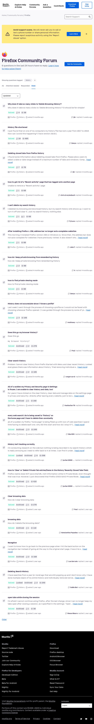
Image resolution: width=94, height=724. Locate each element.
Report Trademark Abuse (13, 648)
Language (65, 701)
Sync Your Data (56, 687)
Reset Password (57, 683)
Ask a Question (47, 6)
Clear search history (17, 361)
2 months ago (87, 172)
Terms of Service (22, 719)
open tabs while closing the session (23, 597)
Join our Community (11, 660)
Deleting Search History (18, 571)
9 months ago (87, 377)
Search (89, 17)
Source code (7, 652)
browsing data (14, 519)
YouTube (86, 719)
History (22, 117)
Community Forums (34, 6)
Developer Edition (10, 675)
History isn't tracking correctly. (21, 444)
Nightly (5, 687)
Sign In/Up (87, 5)
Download (54, 648)
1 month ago (87, 143)
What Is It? (55, 679)
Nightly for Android (10, 691)
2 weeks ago (87, 117)
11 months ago (86, 434)
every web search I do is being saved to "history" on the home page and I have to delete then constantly (30, 416)
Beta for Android (9, 683)
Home (4, 15)
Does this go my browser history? (22, 332)
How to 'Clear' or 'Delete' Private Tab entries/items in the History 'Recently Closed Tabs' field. (48, 470)
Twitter (5, 656)
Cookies (46, 719)
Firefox (13, 117)
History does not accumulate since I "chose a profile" (31, 304)
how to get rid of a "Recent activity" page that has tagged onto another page (41, 182)
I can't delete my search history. (22, 205)
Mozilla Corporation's (16, 701)
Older (4, 619)
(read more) (83, 238)
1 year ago (88, 509)
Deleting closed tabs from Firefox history (26, 153)
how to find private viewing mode (22, 280)
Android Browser (57, 656)
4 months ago (87, 247)
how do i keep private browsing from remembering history (33, 257)
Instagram (91, 719)
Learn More (73, 34)
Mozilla (7, 637)
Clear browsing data (17, 496)
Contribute (59, 6)
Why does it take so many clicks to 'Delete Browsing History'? (35, 104)
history (28, 80)
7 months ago (87, 351)
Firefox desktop (57, 652)
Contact (57, 719)
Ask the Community (74, 64)
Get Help (53, 691)
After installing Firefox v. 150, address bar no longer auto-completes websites (42, 231)
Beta (4, 679)
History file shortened (17, 127)
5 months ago (87, 322)
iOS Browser (55, 660)
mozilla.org (7, 719)
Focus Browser (56, 665)
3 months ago (87, 195)
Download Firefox (72, 5)
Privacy (36, 719)
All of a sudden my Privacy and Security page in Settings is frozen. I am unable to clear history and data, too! (32, 388)
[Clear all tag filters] (34, 80)
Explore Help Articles (20, 6)
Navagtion (12, 543)
